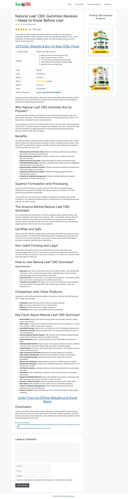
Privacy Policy (79, 4)
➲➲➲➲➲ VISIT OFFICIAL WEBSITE (48, 92)
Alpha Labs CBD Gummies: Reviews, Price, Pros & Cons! (33, 428)
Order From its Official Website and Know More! (47, 399)
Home (70, 4)
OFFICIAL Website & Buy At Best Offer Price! (47, 46)
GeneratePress (70, 496)
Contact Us (107, 4)
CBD (18, 422)
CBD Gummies (24, 422)
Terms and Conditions (94, 4)
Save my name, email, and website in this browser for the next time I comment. (45, 480)
